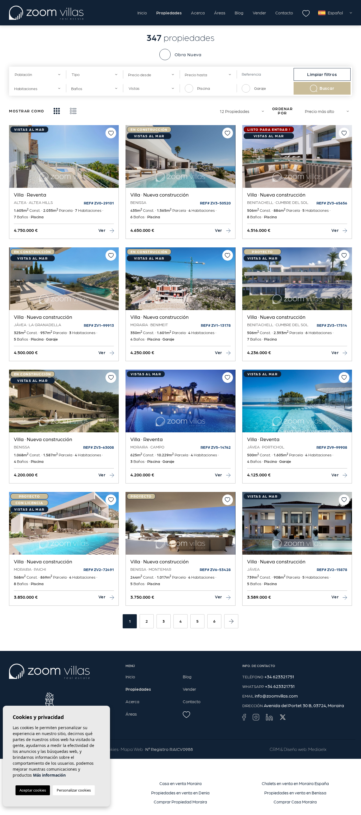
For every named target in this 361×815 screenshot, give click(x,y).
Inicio (142, 12)
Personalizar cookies (74, 790)
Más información (49, 775)
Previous (14, 159)
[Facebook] (244, 716)
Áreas (219, 12)
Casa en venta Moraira (180, 783)
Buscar (327, 88)
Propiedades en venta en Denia (180, 792)
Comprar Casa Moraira (295, 801)
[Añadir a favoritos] (110, 133)
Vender (259, 12)
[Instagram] (256, 716)
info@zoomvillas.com (276, 695)
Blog (239, 12)
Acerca (198, 12)
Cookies (110, 749)
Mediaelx (317, 749)
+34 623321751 (279, 676)
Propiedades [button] (169, 12)
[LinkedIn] (269, 716)
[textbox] (36, 74)
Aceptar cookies (32, 790)
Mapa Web (132, 749)
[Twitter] (282, 716)
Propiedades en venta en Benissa (295, 792)
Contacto (284, 12)
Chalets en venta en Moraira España (295, 783)
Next (113, 159)
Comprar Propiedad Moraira (180, 801)
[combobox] (37, 74)
